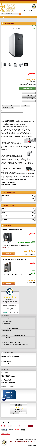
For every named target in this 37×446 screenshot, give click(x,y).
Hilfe (23, 2)
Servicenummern (7, 321)
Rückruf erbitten (28, 95)
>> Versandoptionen (28, 84)
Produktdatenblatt (29, 98)
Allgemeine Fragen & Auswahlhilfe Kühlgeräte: (14, 335)
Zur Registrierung (7, 364)
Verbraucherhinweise (22, 441)
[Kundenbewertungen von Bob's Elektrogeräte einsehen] (18, 409)
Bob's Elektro (7, 7)
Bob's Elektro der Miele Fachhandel (11, 342)
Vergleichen (29, 101)
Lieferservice (6, 323)
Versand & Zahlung (7, 441)
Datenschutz (32, 441)
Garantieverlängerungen (9, 326)
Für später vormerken (29, 93)
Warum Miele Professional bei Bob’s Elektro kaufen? (16, 344)
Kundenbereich (7, 330)
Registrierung (6, 337)
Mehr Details (8, 253)
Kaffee (14, 20)
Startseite (9, 20)
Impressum (28, 2)
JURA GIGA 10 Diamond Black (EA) (12, 229)
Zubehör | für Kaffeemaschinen (23, 20)
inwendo (34, 445)
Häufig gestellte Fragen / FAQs (10, 328)
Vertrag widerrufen (7, 319)
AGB (15, 441)
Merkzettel (5, 340)
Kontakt (34, 2)
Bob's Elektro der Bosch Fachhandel (12, 347)
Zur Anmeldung (6, 359)
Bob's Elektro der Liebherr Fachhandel (12, 333)
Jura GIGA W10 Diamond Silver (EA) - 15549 (14, 259)
